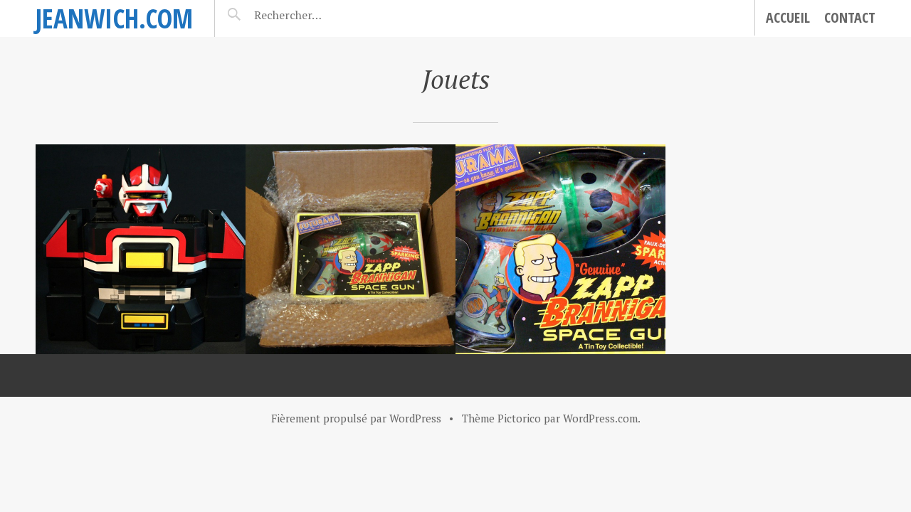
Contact (849, 17)
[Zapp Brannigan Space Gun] (351, 249)
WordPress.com (600, 418)
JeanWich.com (114, 18)
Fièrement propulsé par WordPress (356, 418)
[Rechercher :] (313, 15)
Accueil (788, 17)
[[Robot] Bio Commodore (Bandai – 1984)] (141, 249)
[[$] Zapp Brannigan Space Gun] (560, 249)
